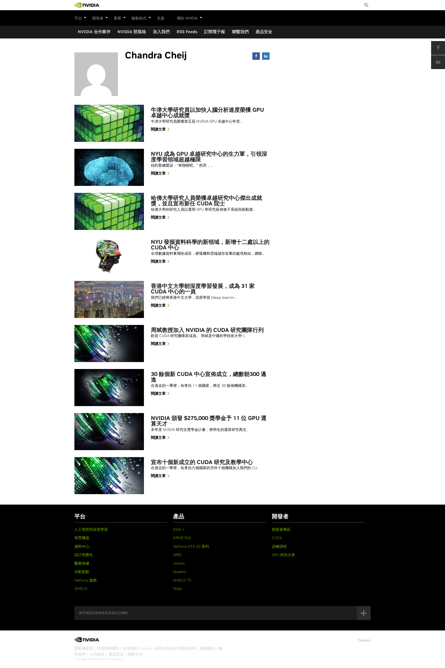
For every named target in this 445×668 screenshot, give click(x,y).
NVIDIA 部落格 (132, 31)
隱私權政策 (83, 648)
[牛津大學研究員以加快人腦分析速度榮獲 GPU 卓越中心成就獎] (109, 123)
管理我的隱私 (108, 648)
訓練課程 (279, 546)
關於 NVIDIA (187, 18)
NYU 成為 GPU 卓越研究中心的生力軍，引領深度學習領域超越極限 (209, 157)
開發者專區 (281, 529)
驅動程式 (139, 18)
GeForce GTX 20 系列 (191, 546)
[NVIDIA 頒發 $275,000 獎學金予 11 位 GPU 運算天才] (109, 431)
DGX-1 (178, 529)
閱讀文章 (158, 129)
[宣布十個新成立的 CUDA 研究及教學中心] (109, 475)
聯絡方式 (135, 654)
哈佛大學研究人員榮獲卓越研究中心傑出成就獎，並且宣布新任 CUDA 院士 (206, 201)
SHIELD (80, 588)
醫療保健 (81, 563)
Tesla (177, 588)
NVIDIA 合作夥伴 (94, 31)
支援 (160, 18)
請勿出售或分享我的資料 (175, 648)
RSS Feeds (187, 31)
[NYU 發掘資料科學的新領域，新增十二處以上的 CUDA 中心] (109, 255)
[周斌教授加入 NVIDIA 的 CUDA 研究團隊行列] (109, 343)
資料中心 (81, 546)
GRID (177, 554)
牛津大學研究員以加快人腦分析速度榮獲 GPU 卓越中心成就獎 (207, 113)
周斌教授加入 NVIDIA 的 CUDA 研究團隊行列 (207, 330)
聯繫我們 (240, 31)
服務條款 (207, 648)
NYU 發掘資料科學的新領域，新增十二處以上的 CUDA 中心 (210, 245)
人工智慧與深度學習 (91, 529)
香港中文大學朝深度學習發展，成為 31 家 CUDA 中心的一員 (203, 289)
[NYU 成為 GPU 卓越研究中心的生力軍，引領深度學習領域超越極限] (109, 167)
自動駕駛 (81, 571)
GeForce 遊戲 (85, 580)
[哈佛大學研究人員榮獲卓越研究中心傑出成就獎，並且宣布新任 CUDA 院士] (109, 211)
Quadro (179, 571)
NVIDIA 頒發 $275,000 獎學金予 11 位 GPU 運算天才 (209, 421)
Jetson (179, 563)
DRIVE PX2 (182, 537)
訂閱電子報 (214, 31)
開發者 (97, 18)
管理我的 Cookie (136, 648)
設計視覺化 (83, 554)
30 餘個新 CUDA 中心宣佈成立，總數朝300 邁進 (208, 377)
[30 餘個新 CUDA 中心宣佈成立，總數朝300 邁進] (109, 387)
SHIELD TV (182, 580)
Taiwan (364, 640)
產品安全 (264, 31)
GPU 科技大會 (283, 554)
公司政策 (97, 654)
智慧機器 (81, 537)
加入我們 (161, 31)
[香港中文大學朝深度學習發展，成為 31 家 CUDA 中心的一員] (109, 299)
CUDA (277, 537)
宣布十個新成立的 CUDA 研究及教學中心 (202, 462)
